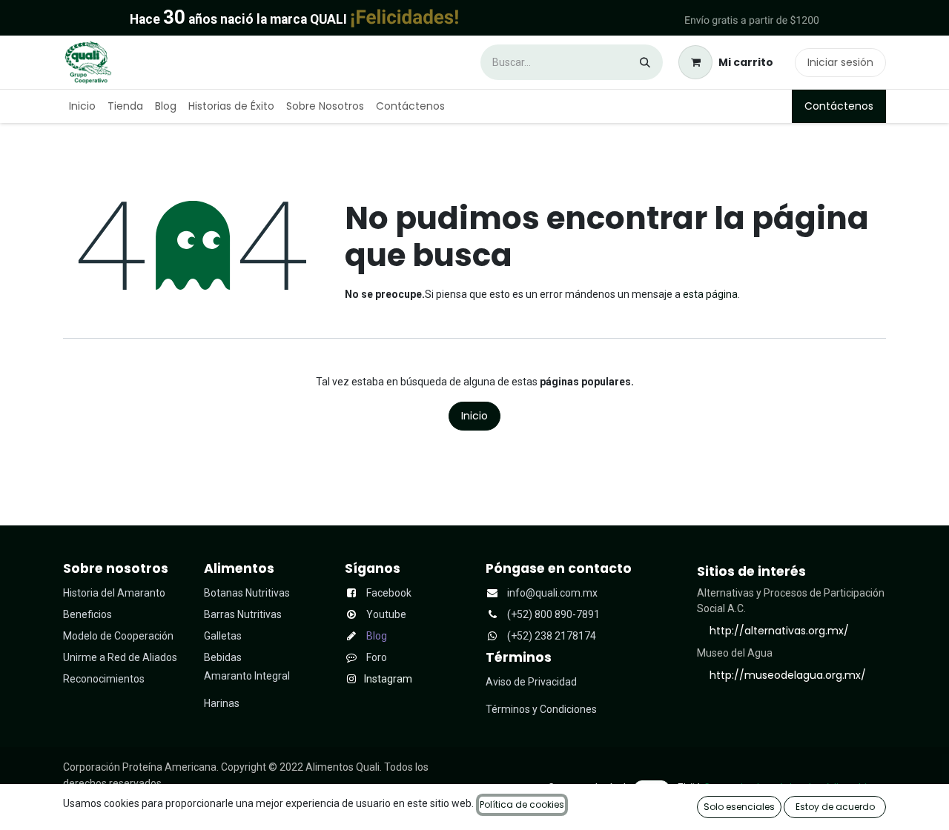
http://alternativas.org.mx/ (779, 630)
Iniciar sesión (840, 62)
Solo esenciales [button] (739, 806)
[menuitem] (82, 106)
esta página (710, 294)
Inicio (474, 415)
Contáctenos (838, 106)
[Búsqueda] (645, 62)
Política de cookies (522, 804)
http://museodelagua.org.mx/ (788, 675)
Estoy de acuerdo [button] (835, 806)
